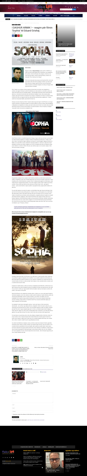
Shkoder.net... (26, 453)
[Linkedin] (7, 457)
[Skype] (27, 363)
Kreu (12, 23)
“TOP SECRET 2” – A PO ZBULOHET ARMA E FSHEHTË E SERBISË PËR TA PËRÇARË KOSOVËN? (32, 382)
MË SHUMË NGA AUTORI (27, 368)
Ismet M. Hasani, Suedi (61, 87)
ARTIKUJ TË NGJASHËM (17, 368)
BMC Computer (59, 119)
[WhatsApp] (21, 35)
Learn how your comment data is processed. (35, 419)
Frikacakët (13, 19)
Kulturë (19, 24)
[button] (77, 7)
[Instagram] (70, 7)
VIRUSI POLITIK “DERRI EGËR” (45, 381)
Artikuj (16, 23)
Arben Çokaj (58, 112)
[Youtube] (75, 7)
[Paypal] (25, 363)
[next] (81, 19)
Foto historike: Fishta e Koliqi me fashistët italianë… (72, 459)
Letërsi (47, 468)
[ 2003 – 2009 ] (57, 13)
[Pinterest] (18, 35)
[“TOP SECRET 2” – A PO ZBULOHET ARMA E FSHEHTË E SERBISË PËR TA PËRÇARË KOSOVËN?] (32, 375)
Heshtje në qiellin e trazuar (51, 470)
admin (21, 356)
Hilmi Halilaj (59, 93)
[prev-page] (12, 386)
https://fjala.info (22, 358)
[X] (73, 7)
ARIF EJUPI (58, 101)
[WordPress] (34, 363)
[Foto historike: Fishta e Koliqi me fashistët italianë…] (83, 460)
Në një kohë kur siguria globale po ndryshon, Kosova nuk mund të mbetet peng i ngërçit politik (18, 382)
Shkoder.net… (58, 115)
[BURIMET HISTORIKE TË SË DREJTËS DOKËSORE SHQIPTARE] (83, 454)
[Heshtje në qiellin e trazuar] (54, 462)
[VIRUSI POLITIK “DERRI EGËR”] (46, 375)
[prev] (79, 19)
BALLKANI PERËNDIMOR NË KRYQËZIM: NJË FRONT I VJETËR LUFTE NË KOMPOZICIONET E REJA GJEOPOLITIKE (72, 466)
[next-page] (14, 386)
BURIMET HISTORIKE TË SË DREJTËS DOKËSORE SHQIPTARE (72, 453)
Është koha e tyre (69, 87)
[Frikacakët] (72, 79)
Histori (16, 24)
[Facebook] (68, 7)
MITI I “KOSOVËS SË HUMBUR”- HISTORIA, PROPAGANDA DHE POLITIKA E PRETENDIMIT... (61, 72)
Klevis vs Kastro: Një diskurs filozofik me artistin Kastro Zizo (44, 348)
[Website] (32, 363)
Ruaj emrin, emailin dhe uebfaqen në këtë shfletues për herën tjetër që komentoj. (28, 414)
